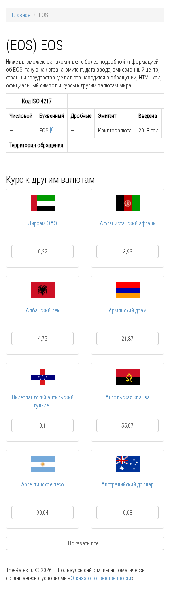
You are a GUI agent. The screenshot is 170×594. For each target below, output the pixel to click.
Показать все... (85, 543)
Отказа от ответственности (100, 578)
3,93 (127, 251)
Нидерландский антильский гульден (43, 401)
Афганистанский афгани (128, 223)
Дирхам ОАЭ (42, 223)
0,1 (42, 425)
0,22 (42, 251)
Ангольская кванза (127, 397)
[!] (51, 130)
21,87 (127, 338)
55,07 (127, 425)
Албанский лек (42, 310)
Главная (21, 15)
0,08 (127, 512)
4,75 (42, 338)
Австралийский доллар (127, 484)
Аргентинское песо (42, 484)
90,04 (42, 512)
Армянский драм (127, 310)
